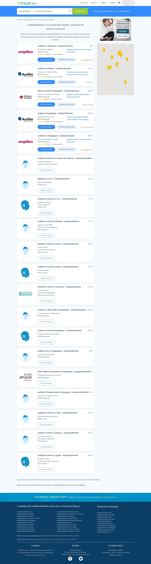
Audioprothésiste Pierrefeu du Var (68, 512)
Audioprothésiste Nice (104, 521)
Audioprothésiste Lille (104, 532)
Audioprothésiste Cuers (64, 522)
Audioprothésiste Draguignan (26, 520)
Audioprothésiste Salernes (25, 525)
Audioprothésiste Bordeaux (106, 530)
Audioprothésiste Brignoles (25, 529)
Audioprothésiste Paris (104, 512)
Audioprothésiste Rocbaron (26, 531)
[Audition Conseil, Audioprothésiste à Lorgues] (25, 273)
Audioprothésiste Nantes (105, 523)
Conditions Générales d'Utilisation (75, 552)
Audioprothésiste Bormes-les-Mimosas (69, 520)
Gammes (94, 3)
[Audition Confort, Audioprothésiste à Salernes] (25, 439)
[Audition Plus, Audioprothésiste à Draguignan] (25, 357)
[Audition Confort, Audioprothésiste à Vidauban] (25, 228)
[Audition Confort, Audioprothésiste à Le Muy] (25, 419)
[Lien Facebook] (70, 559)
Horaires (89, 82)
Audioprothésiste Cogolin (25, 527)
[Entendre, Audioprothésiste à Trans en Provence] (25, 293)
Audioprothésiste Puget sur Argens (68, 529)
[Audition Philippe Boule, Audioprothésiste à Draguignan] (25, 398)
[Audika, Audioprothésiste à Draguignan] (25, 119)
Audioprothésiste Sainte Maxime (67, 518)
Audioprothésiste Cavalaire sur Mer (68, 531)
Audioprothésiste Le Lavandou (67, 527)
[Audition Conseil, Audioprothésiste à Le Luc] (25, 205)
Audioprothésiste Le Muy (25, 522)
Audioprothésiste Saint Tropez (67, 525)
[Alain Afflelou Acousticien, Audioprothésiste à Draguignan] (25, 378)
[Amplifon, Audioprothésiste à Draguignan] (25, 142)
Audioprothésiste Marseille (105, 515)
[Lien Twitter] (81, 559)
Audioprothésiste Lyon (104, 517)
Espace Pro (128, 3)
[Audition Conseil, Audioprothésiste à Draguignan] (25, 336)
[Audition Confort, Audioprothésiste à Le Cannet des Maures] (25, 164)
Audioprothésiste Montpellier (106, 528)
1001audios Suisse (115, 555)
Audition (103, 3)
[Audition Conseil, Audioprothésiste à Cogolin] (25, 462)
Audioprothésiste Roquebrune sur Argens (70, 514)
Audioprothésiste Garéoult (65, 516)
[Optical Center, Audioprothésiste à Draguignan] (25, 97)
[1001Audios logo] (26, 3)
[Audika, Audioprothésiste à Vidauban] (25, 74)
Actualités (112, 3)
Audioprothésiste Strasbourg (106, 525)
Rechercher (80, 11)
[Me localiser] (70, 11)
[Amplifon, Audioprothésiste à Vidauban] (25, 52)
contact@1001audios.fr (109, 497)
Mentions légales (75, 550)
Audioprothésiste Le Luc (25, 512)
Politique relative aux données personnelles (75, 554)
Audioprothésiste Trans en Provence (29, 518)
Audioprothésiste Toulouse (105, 519)
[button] (108, 68)
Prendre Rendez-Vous (66, 59)
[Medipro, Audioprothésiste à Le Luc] (25, 185)
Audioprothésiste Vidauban (25, 514)
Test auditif (83, 3)
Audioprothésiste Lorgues (25, 516)
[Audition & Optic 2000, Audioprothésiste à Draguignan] (25, 316)
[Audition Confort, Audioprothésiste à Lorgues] (25, 250)
